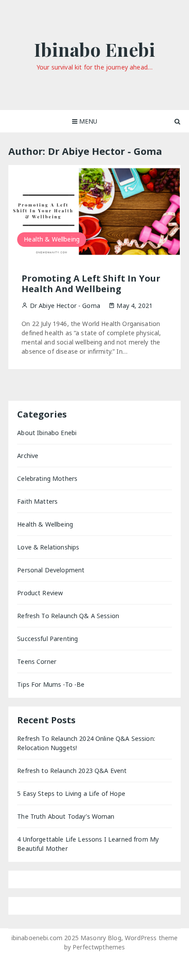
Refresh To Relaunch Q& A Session (68, 616)
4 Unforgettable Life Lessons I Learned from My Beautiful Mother (88, 844)
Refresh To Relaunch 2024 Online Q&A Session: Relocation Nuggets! (86, 743)
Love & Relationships (48, 547)
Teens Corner (36, 661)
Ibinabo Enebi (94, 49)
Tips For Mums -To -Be (50, 684)
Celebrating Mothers (47, 478)
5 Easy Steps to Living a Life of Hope (71, 793)
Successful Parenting (47, 638)
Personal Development (50, 570)
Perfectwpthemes (99, 947)
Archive (27, 455)
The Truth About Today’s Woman (65, 816)
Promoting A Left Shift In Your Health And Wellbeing (91, 283)
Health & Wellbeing (52, 239)
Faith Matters (37, 501)
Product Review (40, 593)
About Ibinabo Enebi (46, 433)
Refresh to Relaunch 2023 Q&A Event (72, 770)
